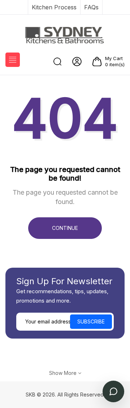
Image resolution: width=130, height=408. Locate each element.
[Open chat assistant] (113, 391)
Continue (65, 228)
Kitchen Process (54, 7)
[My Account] (77, 61)
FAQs (91, 7)
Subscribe (91, 321)
